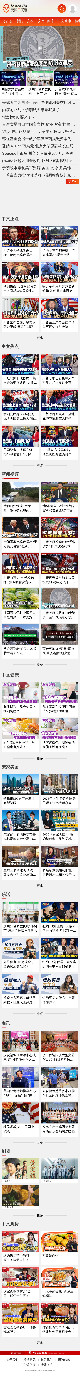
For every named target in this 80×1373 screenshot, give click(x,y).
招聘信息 (64, 1359)
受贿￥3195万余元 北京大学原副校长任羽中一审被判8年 (40, 146)
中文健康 (64, 21)
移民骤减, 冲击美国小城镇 (18, 1129)
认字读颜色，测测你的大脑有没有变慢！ (58, 745)
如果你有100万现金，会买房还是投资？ (18, 964)
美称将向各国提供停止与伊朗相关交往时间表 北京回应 (40, 102)
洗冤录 (7, 1181)
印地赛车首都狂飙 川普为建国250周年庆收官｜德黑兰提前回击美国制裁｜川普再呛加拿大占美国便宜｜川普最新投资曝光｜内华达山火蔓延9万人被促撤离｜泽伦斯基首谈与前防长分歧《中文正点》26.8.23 (59, 253)
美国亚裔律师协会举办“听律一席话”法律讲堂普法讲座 (19, 1093)
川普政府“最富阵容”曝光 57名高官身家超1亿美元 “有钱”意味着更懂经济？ (66, 91)
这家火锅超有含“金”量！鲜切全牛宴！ (17, 1294)
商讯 (50, 21)
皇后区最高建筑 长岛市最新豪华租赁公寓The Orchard (20, 872)
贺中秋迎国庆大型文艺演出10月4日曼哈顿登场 (58, 1057)
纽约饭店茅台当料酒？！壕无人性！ (16, 1258)
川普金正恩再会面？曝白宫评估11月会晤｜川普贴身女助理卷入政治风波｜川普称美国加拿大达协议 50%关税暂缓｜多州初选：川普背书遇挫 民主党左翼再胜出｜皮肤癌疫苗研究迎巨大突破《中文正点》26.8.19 (59, 325)
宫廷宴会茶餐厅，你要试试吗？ (19, 1329)
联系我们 (47, 1359)
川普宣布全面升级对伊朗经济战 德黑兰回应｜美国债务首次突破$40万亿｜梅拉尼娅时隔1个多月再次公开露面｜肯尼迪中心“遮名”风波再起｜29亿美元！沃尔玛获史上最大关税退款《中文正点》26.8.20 (20, 325)
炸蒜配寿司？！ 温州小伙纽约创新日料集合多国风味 (59, 1330)
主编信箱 (29, 1364)
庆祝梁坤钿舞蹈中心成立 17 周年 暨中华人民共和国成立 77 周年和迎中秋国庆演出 (19, 1057)
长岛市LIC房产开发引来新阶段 (18, 801)
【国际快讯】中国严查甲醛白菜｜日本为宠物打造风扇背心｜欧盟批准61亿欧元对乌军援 (19, 615)
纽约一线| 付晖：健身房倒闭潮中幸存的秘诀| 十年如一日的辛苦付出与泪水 (59, 964)
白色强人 (47, 1181)
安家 (30, 21)
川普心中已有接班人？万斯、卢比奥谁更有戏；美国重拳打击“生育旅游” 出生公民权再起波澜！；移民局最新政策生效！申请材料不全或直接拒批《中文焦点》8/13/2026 (59, 380)
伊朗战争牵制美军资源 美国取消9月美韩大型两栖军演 (40, 168)
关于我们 (12, 1359)
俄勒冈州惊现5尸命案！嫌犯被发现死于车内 (19, 508)
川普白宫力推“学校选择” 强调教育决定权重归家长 (19, 580)
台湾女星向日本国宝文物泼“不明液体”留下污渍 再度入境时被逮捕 (40, 124)
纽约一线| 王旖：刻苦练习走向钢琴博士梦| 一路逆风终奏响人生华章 (59, 928)
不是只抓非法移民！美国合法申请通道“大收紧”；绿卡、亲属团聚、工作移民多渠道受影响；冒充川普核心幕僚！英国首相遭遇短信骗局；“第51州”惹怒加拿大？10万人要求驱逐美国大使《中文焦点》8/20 (20, 380)
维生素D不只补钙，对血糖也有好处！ (19, 745)
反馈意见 (29, 1359)
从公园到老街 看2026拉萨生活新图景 (20, 651)
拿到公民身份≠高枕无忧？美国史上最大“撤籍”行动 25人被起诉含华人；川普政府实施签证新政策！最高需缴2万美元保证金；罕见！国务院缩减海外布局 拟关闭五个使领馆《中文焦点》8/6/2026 (20, 416)
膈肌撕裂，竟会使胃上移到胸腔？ (19, 709)
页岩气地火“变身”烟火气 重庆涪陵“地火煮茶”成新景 (58, 651)
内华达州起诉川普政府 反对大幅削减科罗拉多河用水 (40, 161)
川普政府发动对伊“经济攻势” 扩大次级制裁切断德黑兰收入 (59, 544)
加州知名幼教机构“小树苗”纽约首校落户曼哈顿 (39, 91)
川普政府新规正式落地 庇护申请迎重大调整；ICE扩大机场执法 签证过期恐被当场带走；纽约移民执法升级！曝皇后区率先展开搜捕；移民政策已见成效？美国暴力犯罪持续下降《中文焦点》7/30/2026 (59, 416)
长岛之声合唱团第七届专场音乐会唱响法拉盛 (58, 1129)
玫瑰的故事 (9, 1207)
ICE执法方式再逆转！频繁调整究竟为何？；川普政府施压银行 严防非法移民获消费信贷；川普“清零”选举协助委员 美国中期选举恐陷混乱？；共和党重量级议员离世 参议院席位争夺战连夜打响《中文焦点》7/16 (59, 452)
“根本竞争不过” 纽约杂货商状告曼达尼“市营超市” (59, 508)
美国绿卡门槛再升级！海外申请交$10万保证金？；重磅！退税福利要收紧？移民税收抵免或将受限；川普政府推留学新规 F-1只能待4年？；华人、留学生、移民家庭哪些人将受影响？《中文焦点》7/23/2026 (19, 452)
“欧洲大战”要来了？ (18, 117)
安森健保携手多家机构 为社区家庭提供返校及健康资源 (58, 1093)
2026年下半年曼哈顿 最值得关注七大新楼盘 (59, 801)
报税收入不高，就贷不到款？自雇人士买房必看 (19, 1000)
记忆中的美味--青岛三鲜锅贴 (58, 1294)
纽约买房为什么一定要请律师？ (58, 1000)
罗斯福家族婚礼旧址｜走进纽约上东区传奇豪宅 (59, 872)
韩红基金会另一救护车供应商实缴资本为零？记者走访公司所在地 (40, 139)
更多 (72, 181)
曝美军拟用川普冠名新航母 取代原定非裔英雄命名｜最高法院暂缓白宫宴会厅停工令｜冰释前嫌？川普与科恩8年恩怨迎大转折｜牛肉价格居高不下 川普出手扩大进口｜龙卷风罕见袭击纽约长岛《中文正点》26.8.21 (59, 289)
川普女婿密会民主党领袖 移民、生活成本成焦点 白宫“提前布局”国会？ (13, 91)
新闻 (20, 21)
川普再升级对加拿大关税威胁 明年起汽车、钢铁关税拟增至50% (59, 580)
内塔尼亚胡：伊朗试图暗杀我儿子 (31, 110)
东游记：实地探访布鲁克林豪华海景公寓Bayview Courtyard (20, 837)
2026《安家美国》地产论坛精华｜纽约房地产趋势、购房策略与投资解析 (59, 837)
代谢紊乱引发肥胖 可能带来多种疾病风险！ (59, 709)
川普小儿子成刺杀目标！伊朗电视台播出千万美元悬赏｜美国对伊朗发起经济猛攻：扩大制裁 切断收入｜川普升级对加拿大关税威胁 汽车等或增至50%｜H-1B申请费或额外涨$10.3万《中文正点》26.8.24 (20, 253)
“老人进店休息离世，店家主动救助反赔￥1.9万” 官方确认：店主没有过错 (40, 131)
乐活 (40, 21)
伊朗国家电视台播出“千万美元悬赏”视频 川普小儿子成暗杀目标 (20, 544)
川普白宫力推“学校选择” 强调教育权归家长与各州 (40, 175)
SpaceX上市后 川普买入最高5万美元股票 (37, 153)
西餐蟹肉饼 (50, 1255)
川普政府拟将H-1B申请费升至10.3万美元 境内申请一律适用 (58, 615)
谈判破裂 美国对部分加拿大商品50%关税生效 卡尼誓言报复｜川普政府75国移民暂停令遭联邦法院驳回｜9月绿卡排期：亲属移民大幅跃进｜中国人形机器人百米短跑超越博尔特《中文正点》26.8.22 (20, 289)
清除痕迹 (47, 1364)
